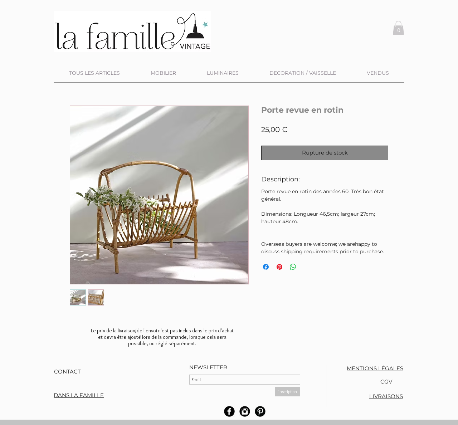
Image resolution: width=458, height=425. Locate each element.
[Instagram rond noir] (244, 411)
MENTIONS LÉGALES (375, 368)
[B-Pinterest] (260, 411)
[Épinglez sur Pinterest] (279, 267)
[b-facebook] (229, 411)
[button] (398, 28)
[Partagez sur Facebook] (266, 267)
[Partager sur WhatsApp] (293, 267)
